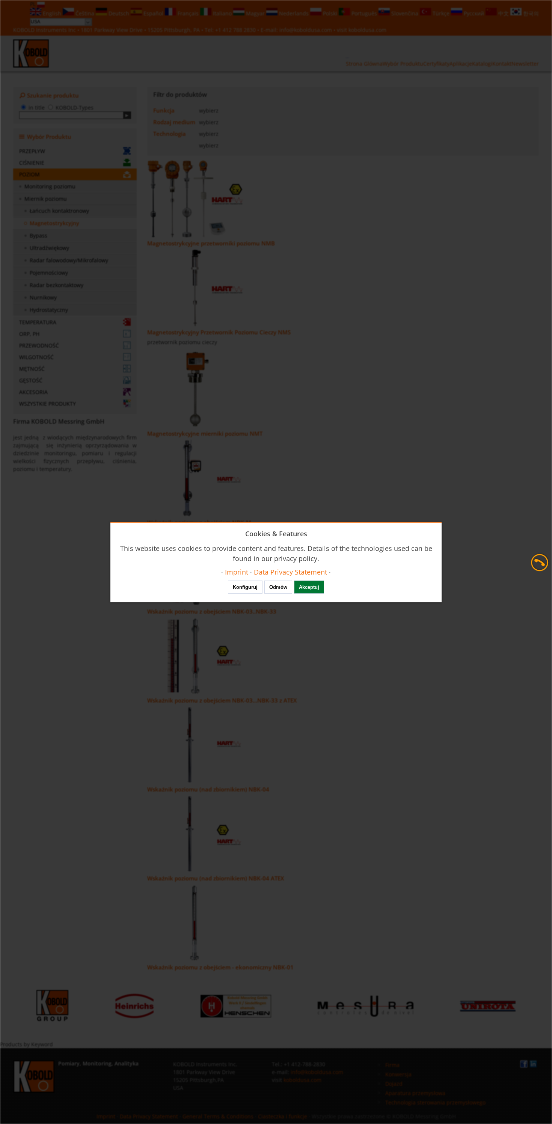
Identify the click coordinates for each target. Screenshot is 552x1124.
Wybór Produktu (403, 63)
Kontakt (501, 63)
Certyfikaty (436, 63)
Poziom (29, 174)
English (52, 13)
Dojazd (394, 1083)
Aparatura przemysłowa (415, 1093)
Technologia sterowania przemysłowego (435, 1102)
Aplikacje (460, 63)
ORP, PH (29, 333)
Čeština (85, 13)
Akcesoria (33, 392)
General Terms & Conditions (217, 1116)
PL (33, 4)
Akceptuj (309, 587)
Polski (330, 13)
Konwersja (398, 1074)
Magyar (255, 13)
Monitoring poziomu (49, 186)
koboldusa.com (367, 29)
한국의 (530, 13)
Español (153, 13)
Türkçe (441, 13)
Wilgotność (36, 357)
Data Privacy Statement (149, 1116)
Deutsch (119, 13)
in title (37, 107)
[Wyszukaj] (127, 115)
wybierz (209, 110)
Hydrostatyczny (49, 309)
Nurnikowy (43, 297)
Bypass (38, 235)
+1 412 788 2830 (236, 29)
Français (188, 13)
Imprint (106, 1116)
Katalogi (482, 63)
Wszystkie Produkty (47, 403)
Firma (392, 1064)
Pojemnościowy (49, 272)
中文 (503, 13)
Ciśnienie (31, 162)
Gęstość (30, 380)
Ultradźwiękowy (49, 247)
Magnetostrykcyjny (54, 223)
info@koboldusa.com (305, 29)
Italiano (222, 13)
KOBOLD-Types (75, 107)
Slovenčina (405, 13)
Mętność (32, 368)
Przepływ (32, 151)
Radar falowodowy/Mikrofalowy (69, 260)
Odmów (278, 587)
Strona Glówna (364, 63)
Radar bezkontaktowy (56, 285)
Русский (474, 13)
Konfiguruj (245, 587)
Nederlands (294, 13)
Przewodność (39, 345)
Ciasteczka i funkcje (282, 1116)
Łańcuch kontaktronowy (59, 210)
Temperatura (37, 322)
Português (364, 13)
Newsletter (525, 63)
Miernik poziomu (45, 198)
